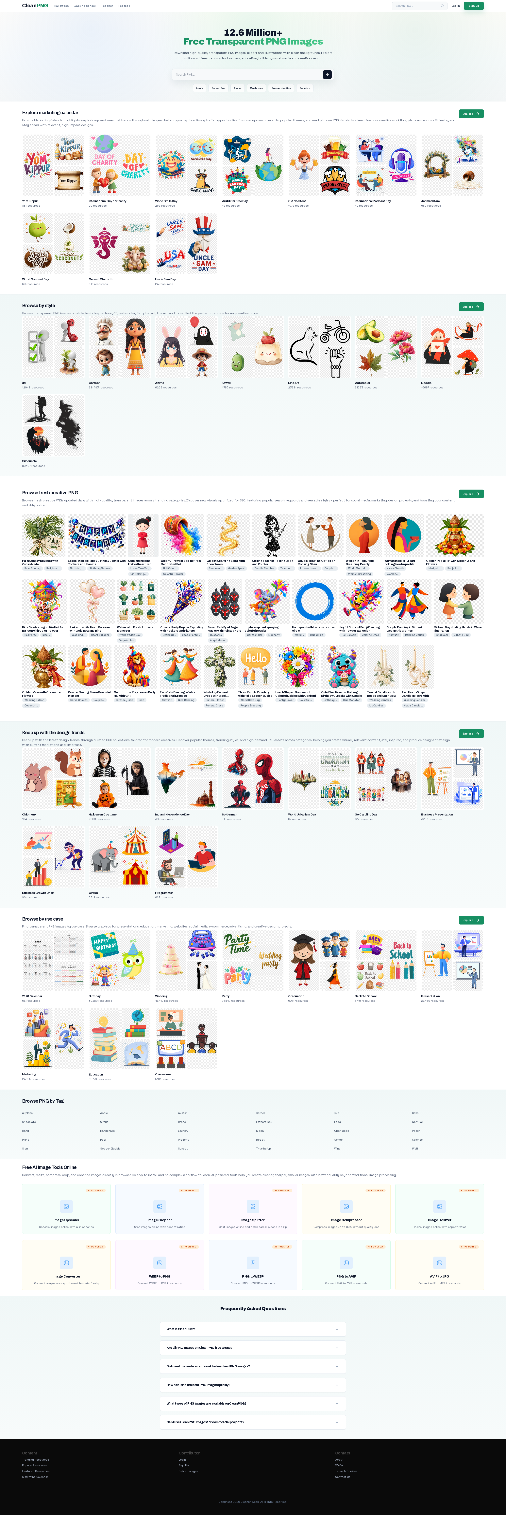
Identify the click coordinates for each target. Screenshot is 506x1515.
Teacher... (286, 568)
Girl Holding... (138, 574)
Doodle (426, 382)
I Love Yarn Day (139, 568)
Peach (416, 1130)
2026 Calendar (32, 996)
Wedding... (78, 635)
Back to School (85, 6)
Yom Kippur (30, 201)
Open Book (341, 1130)
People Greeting (251, 705)
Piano (25, 1139)
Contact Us (342, 1477)
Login (182, 1459)
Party (225, 996)
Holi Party (31, 635)
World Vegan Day (130, 635)
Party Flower (286, 700)
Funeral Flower (215, 700)
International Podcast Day (373, 201)
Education (96, 1074)
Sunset (183, 1148)
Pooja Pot (453, 568)
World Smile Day (166, 201)
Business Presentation (437, 814)
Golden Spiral (236, 568)
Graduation (296, 996)
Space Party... (191, 635)
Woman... (392, 574)
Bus (336, 1113)
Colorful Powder (173, 574)
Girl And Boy (461, 635)
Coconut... (31, 705)
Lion (141, 700)
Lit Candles (376, 705)
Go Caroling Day (366, 814)
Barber (260, 1113)
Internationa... (309, 568)
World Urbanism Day (302, 814)
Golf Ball (417, 1122)
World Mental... (357, 568)
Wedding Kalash (34, 700)
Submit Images (188, 1471)
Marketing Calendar (35, 1477)
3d (24, 382)
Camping (305, 88)
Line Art (293, 382)
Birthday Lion (124, 700)
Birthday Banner (100, 568)
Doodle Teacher (264, 568)
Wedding (161, 996)
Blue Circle (316, 635)
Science (417, 1139)
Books (237, 88)
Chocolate (29, 1122)
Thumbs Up (263, 1148)
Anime (159, 382)
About (339, 1459)
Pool (103, 1139)
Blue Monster (351, 700)
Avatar (182, 1113)
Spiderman (229, 814)
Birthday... (77, 568)
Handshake (107, 1130)
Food (337, 1122)
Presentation (430, 996)
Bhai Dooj (442, 635)
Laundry (183, 1130)
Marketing (29, 1074)
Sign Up (184, 1465)
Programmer (164, 892)
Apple (199, 88)
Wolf (415, 1148)
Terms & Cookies (346, 1471)
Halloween (61, 6)
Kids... (46, 635)
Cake (415, 1113)
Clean (35, 5)
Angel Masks (218, 640)
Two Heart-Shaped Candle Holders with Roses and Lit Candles (417, 696)
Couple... (330, 568)
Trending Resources (35, 1459)
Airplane (27, 1113)
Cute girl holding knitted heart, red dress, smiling (139, 564)
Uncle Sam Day (165, 279)
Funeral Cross (214, 705)
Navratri (394, 635)
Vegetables (126, 640)
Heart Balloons (100, 635)
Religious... (53, 568)
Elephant (274, 635)
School (338, 1139)
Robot (260, 1139)
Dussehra (216, 635)
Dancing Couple (415, 635)
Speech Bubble (110, 1148)
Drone (182, 1122)
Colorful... (305, 700)
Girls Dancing (186, 700)
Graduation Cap (281, 88)
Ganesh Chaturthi (101, 279)
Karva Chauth (395, 568)
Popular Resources (34, 1465)
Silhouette (29, 461)
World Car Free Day (235, 201)
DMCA (339, 1465)
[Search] (442, 6)
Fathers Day (264, 1122)
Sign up (474, 6)
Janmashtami (430, 201)
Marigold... (435, 568)
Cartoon (94, 382)
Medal (260, 1130)
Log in (455, 6)
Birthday (95, 996)
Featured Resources (36, 1471)
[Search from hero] (327, 74)
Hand (25, 1130)
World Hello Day (250, 700)
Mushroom (256, 88)
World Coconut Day (35, 279)
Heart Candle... (413, 705)
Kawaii (226, 382)
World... (299, 635)
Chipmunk (29, 814)
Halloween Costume (103, 814)
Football (124, 6)
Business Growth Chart (38, 892)
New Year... (215, 568)
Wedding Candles (380, 700)
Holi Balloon (349, 635)
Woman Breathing (359, 574)
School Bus (218, 88)
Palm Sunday (33, 568)
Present (183, 1139)
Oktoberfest (297, 201)
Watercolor (362, 382)
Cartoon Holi (254, 635)
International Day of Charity (107, 201)
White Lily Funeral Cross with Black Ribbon (216, 696)
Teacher (107, 6)
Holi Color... (170, 568)
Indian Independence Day (172, 814)
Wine (337, 1148)
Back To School (366, 996)
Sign (25, 1148)
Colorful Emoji (370, 635)
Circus (93, 892)
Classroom (163, 1074)
